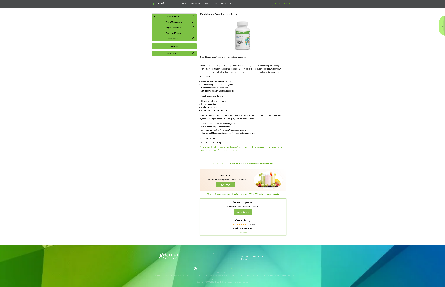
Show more (243, 232)
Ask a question (211, 4)
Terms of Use (228, 272)
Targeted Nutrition (167, 27)
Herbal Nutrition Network (224, 282)
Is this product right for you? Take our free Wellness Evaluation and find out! (243, 163)
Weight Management (168, 22)
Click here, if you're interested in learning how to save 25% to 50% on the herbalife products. (243, 194)
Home (184, 4)
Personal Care (166, 46)
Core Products (166, 16)
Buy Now (225, 185)
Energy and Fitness (167, 33)
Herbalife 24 (166, 38)
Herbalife (225, 4)
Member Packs (166, 53)
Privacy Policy (217, 272)
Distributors (196, 4)
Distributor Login (282, 4)
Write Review (243, 212)
